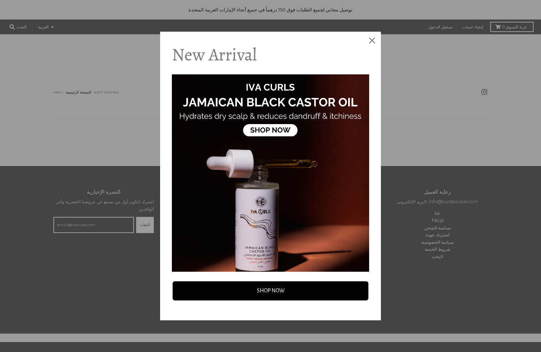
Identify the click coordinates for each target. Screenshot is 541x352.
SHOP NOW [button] (270, 290)
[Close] (372, 40)
